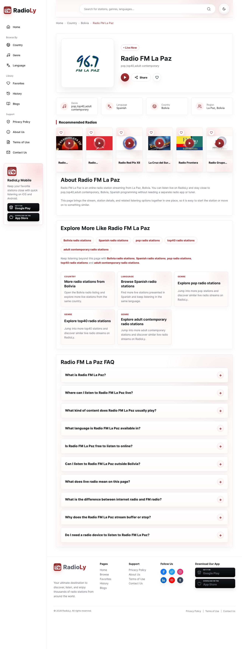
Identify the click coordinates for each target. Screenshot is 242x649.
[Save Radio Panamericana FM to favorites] (61, 133)
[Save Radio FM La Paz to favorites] (157, 77)
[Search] (209, 9)
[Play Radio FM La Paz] (125, 77)
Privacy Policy (137, 569)
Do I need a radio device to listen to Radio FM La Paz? (107, 535)
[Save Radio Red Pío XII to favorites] (121, 133)
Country (72, 23)
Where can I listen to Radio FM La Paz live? (99, 393)
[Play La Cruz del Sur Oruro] (159, 143)
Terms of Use (137, 579)
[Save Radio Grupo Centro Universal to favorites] (211, 133)
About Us (134, 574)
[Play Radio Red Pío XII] (129, 143)
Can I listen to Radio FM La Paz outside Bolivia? (102, 464)
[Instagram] (180, 572)
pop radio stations (148, 240)
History (104, 583)
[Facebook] (164, 572)
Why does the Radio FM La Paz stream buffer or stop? (108, 517)
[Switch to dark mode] (224, 9)
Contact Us (136, 583)
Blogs (103, 587)
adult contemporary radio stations (86, 249)
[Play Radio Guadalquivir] (99, 143)
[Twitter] (172, 572)
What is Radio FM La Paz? (85, 375)
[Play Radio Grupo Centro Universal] (219, 143)
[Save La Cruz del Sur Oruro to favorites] (151, 133)
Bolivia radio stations (77, 240)
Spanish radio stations (113, 240)
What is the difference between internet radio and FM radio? (113, 499)
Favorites (105, 579)
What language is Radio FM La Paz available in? (102, 428)
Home (59, 23)
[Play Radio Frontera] (189, 143)
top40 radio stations (181, 240)
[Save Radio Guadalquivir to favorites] (91, 133)
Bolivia (85, 23)
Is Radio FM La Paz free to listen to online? (99, 446)
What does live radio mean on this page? (97, 481)
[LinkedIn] (164, 580)
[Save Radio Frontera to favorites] (181, 133)
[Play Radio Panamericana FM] (69, 143)
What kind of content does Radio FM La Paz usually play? (110, 410)
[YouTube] (172, 580)
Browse (104, 574)
